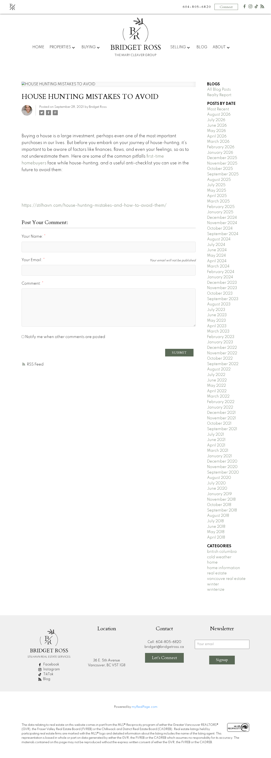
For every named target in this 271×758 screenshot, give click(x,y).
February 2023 (220, 337)
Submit (179, 352)
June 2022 (217, 380)
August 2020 (219, 478)
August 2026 (219, 114)
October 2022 (220, 358)
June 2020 (217, 489)
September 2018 (222, 510)
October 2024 (220, 228)
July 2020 (216, 483)
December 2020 (222, 461)
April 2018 (216, 537)
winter (213, 584)
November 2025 (222, 163)
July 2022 (216, 375)
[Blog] (262, 7)
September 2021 (222, 429)
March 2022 (218, 396)
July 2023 (216, 310)
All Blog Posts (219, 89)
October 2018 (219, 505)
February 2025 (221, 207)
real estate (217, 573)
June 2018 (216, 527)
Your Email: (32, 260)
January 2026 (220, 153)
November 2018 (221, 500)
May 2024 (216, 256)
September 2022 (222, 364)
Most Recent (218, 109)
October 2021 (219, 423)
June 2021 (216, 440)
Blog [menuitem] (201, 47)
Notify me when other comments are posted (64, 337)
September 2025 (223, 174)
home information (223, 568)
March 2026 (218, 142)
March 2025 (218, 201)
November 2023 (222, 288)
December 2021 (221, 413)
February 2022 (220, 402)
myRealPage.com (144, 706)
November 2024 (222, 223)
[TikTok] (256, 7)
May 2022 (216, 386)
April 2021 (216, 445)
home (212, 562)
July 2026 (216, 120)
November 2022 (222, 353)
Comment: (32, 283)
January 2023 (220, 342)
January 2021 (219, 456)
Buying (89, 47)
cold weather (219, 557)
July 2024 (216, 245)
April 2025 (217, 196)
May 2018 (215, 532)
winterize (215, 590)
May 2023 (216, 321)
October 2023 (220, 293)
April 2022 (217, 391)
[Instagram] (250, 7)
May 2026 (216, 131)
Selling (178, 47)
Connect (226, 7)
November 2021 (221, 418)
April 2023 (217, 326)
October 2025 (220, 169)
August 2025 (219, 180)
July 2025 (216, 185)
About (219, 47)
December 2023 (222, 283)
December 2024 (222, 218)
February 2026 (220, 147)
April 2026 (217, 136)
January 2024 (220, 277)
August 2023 (219, 304)
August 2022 (219, 369)
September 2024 (222, 234)
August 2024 (219, 239)
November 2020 (222, 467)
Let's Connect (164, 658)
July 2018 (215, 521)
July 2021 (215, 435)
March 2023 (218, 331)
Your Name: (33, 236)
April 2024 (217, 261)
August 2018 (218, 516)
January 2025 (220, 212)
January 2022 (220, 407)
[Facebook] (244, 7)
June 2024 (217, 250)
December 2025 (222, 158)
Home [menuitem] (38, 47)
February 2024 (220, 272)
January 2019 (219, 494)
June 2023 (217, 315)
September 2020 (223, 472)
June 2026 (217, 125)
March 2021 (217, 451)
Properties (60, 47)
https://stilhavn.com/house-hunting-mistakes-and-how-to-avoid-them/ (94, 206)
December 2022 (222, 348)
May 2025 (216, 191)
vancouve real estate (226, 579)
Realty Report (219, 95)
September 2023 (222, 299)
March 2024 (218, 266)
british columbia (222, 552)
